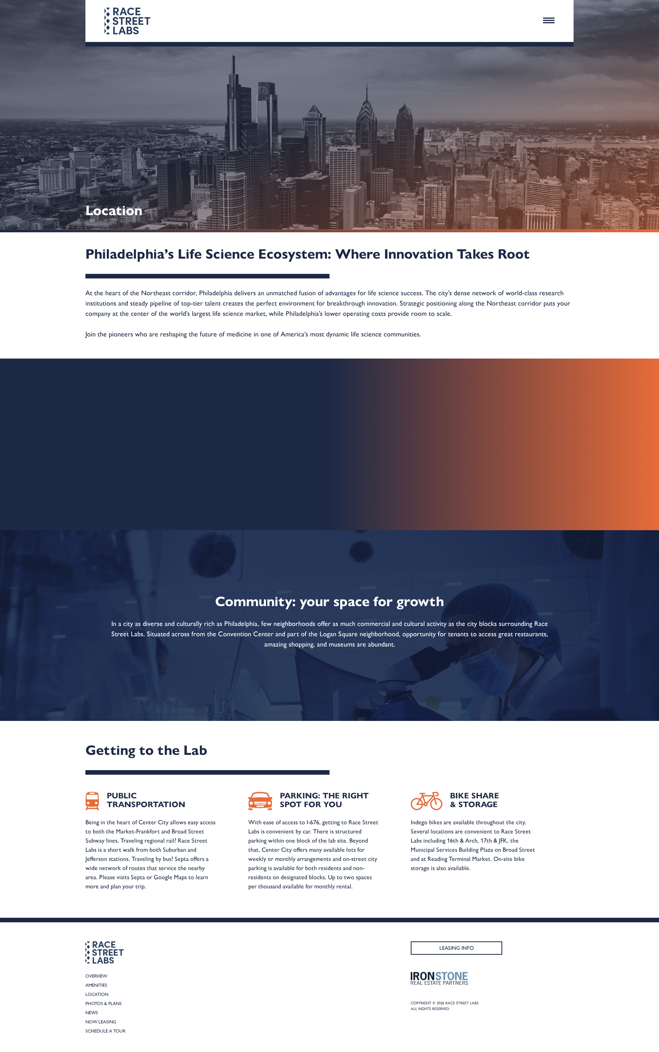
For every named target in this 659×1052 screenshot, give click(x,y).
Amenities (96, 985)
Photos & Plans (103, 1003)
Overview (96, 976)
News (91, 1012)
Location (96, 994)
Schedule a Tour (105, 1031)
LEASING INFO (456, 948)
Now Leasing (100, 1022)
